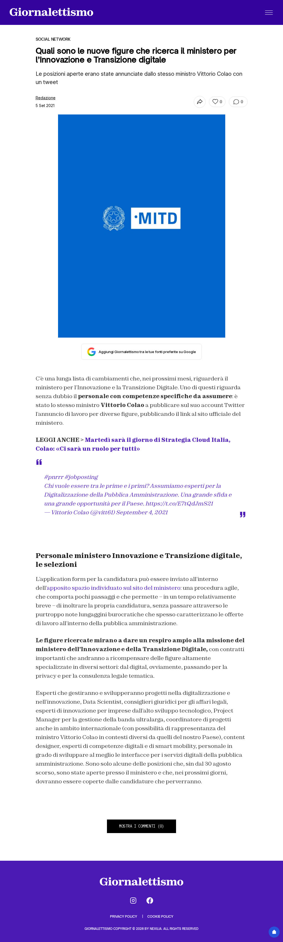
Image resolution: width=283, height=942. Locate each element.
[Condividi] (200, 102)
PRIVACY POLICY (124, 916)
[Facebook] (149, 900)
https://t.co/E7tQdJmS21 (179, 503)
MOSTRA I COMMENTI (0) (141, 826)
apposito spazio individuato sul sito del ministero (113, 587)
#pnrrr (53, 477)
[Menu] (268, 12)
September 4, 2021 (141, 512)
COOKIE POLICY (160, 916)
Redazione (46, 97)
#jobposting (81, 477)
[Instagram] (133, 900)
